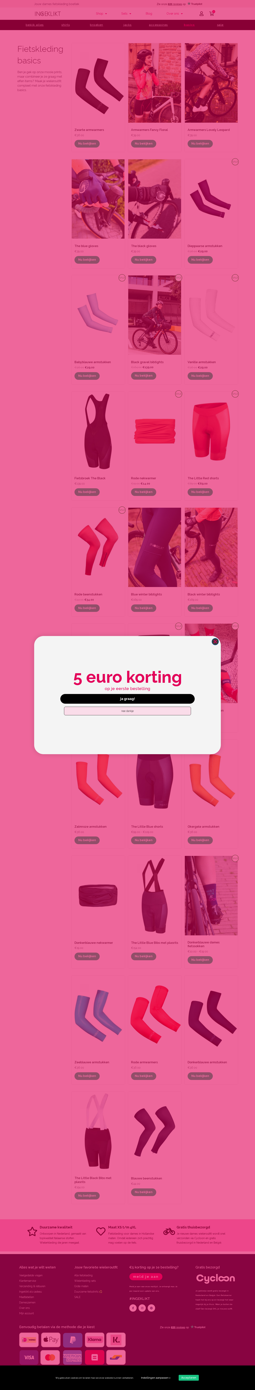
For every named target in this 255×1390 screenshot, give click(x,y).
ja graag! (127, 699)
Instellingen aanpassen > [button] (155, 1377)
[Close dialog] (215, 641)
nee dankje (127, 710)
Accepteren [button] (188, 1377)
